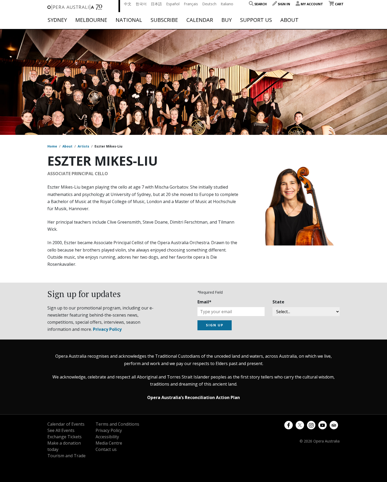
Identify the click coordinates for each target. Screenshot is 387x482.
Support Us (256, 20)
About (289, 20)
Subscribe (164, 20)
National (129, 20)
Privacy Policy (107, 329)
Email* (204, 302)
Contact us (106, 449)
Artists (83, 146)
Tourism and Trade (66, 456)
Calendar (199, 20)
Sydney (57, 20)
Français (191, 3)
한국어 (141, 3)
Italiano (227, 3)
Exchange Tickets (64, 437)
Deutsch (209, 3)
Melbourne (91, 20)
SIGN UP (215, 325)
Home (52, 146)
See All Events (61, 430)
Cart (339, 4)
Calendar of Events (66, 424)
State (278, 302)
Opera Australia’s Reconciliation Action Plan (193, 397)
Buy (226, 20)
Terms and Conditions (117, 424)
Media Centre (109, 443)
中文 (127, 3)
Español (173, 3)
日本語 (156, 3)
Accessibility (107, 437)
